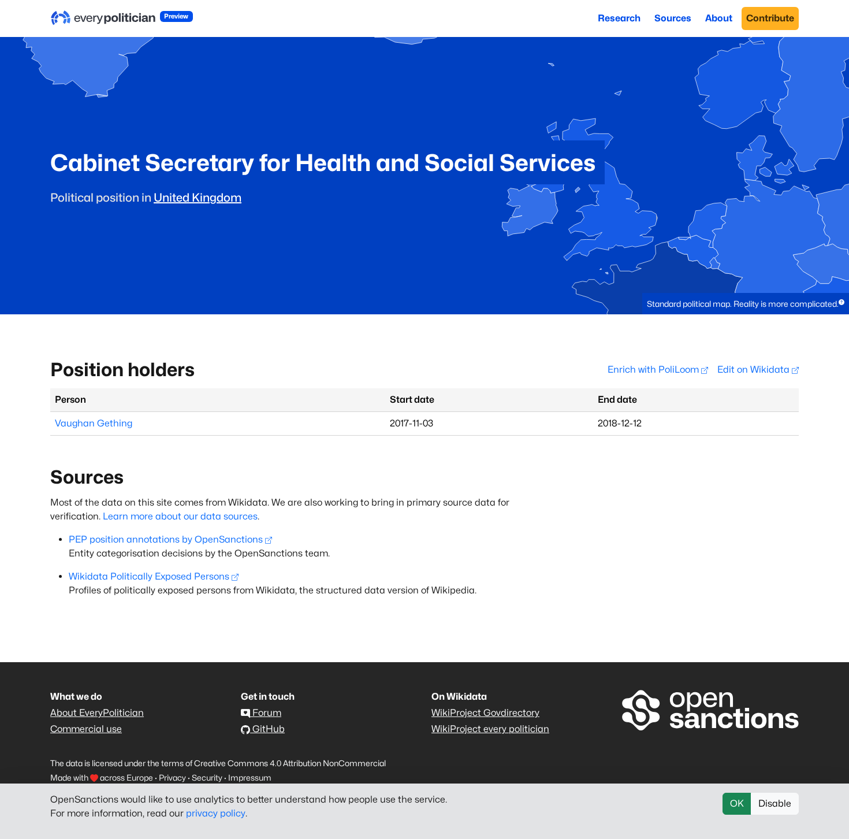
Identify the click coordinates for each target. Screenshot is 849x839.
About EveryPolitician (97, 712)
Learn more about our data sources (180, 516)
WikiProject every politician (490, 728)
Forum (265, 712)
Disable (774, 803)
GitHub (267, 728)
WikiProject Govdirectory (485, 712)
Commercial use (86, 728)
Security (207, 777)
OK (737, 803)
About (718, 18)
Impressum (249, 777)
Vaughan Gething (93, 423)
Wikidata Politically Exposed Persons (149, 576)
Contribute (770, 18)
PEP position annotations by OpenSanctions (166, 539)
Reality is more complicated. (786, 304)
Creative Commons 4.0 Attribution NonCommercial (290, 763)
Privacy (172, 777)
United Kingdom (197, 198)
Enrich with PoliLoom (654, 369)
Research (619, 18)
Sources (672, 18)
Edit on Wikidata (754, 369)
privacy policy (215, 813)
